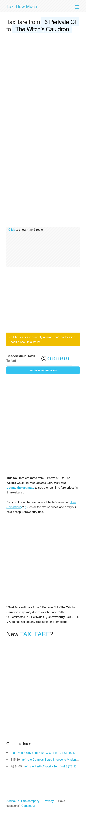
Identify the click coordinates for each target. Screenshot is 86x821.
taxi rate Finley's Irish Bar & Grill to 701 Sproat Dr (44, 752)
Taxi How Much (21, 6)
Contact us (28, 805)
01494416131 (58, 358)
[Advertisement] (43, 82)
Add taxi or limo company (23, 801)
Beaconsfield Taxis (20, 356)
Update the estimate (20, 487)
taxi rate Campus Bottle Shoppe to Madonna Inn (52, 759)
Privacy (49, 801)
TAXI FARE (35, 633)
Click (11, 229)
